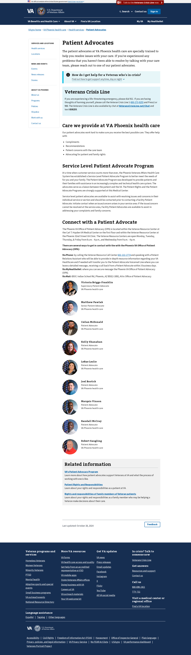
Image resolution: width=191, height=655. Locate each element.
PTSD (28, 574)
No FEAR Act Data (99, 641)
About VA (69, 21)
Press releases (104, 562)
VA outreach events (35, 597)
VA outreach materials (72, 594)
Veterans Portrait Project (39, 646)
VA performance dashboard (137, 641)
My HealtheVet (155, 21)
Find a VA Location (90, 21)
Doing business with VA (72, 584)
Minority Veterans (34, 570)
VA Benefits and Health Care (43, 21)
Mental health (33, 579)
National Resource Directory (40, 601)
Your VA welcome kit (71, 598)
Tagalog (41, 617)
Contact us (141, 11)
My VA (140, 21)
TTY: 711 (136, 591)
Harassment (102, 637)
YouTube (101, 590)
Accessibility (33, 637)
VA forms (65, 557)
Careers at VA (67, 589)
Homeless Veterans (35, 560)
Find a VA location (141, 606)
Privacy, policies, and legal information (46, 641)
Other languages (57, 617)
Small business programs (38, 592)
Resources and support (143, 570)
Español (30, 617)
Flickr (99, 585)
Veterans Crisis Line (141, 560)
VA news (101, 557)
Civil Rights (48, 637)
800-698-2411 (138, 587)
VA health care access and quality (77, 562)
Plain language (149, 637)
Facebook (101, 571)
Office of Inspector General (124, 637)
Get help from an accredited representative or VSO (75, 568)
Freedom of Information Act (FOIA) (74, 637)
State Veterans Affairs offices (75, 579)
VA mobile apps (68, 575)
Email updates (104, 566)
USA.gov (116, 641)
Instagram (102, 576)
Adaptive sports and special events (39, 586)
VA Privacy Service (78, 641)
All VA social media (106, 595)
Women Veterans (34, 565)
